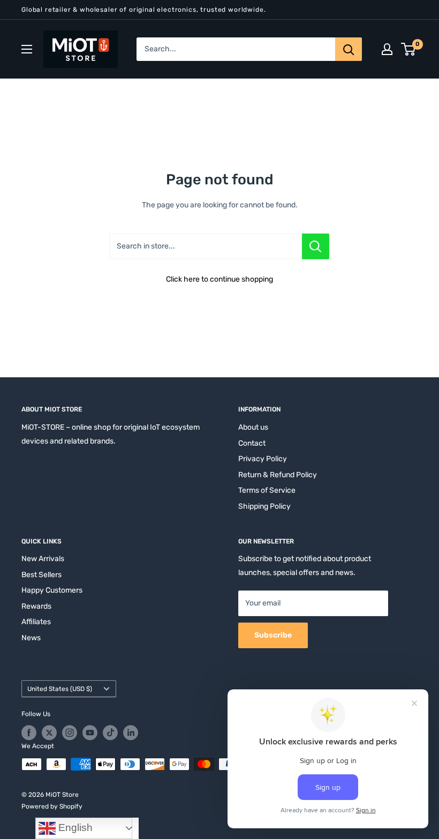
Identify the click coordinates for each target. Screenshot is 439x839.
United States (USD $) (59, 689)
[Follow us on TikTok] (110, 732)
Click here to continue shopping (219, 279)
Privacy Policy (262, 458)
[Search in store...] (315, 246)
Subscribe (273, 635)
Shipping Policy (264, 506)
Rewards (36, 606)
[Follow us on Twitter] (49, 732)
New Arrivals (42, 558)
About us (253, 427)
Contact (252, 443)
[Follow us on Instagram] (69, 732)
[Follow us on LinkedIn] (130, 732)
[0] (408, 49)
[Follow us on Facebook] (28, 732)
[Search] (348, 49)
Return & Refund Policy (277, 474)
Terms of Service (267, 490)
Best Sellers (41, 574)
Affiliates (36, 621)
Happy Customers (51, 590)
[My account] (387, 49)
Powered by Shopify (51, 806)
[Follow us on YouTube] (89, 732)
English (74, 827)
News (31, 637)
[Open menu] (26, 49)
